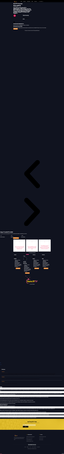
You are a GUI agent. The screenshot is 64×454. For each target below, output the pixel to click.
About (32, 1)
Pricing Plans (28, 1)
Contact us (35, 1)
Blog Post (24, 1)
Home (21, 1)
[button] (32, 174)
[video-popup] (15, 16)
